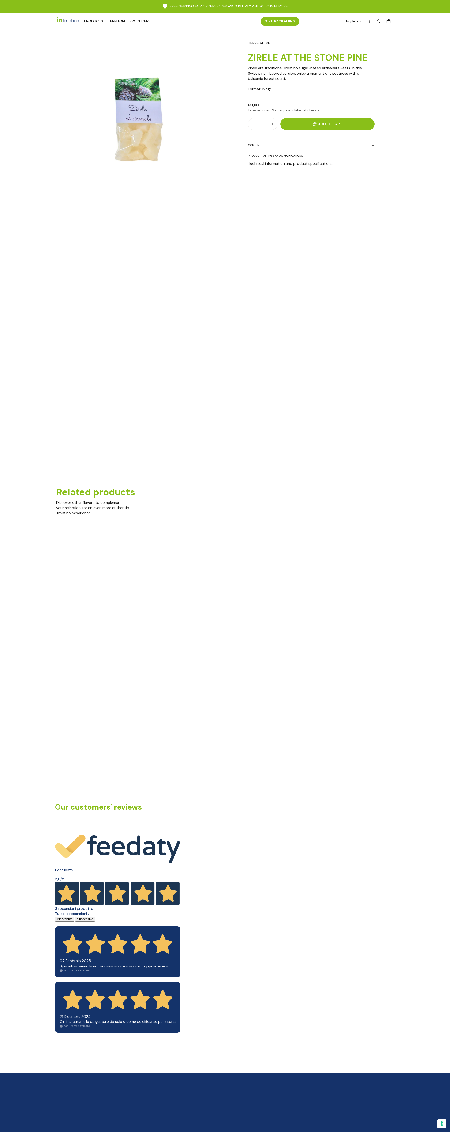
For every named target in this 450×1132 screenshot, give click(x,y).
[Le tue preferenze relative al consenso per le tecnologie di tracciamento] (441, 1123)
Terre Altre (259, 43)
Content (254, 145)
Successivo (85, 919)
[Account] (378, 21)
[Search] (368, 21)
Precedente (64, 919)
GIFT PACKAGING (280, 21)
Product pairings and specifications (275, 156)
